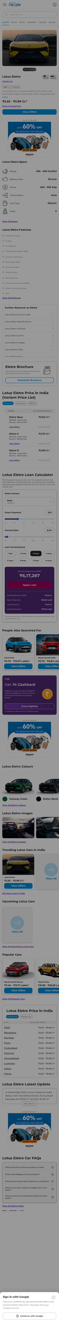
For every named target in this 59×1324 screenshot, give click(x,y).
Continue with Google (31, 1316)
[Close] (53, 1297)
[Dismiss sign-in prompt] (29, 662)
